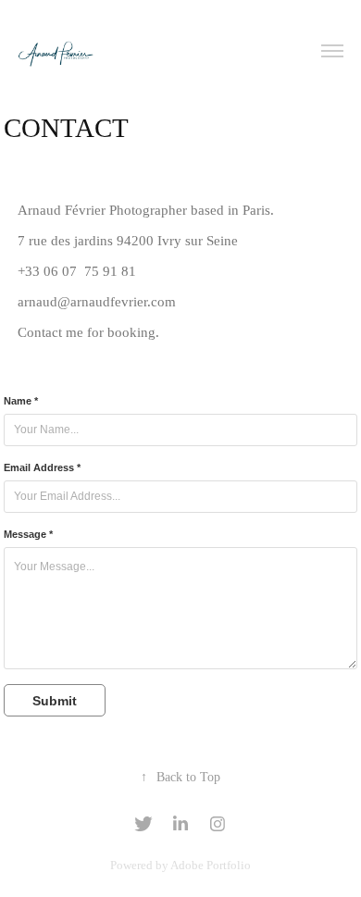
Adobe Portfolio (210, 865)
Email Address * (42, 467)
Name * (21, 400)
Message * (28, 534)
